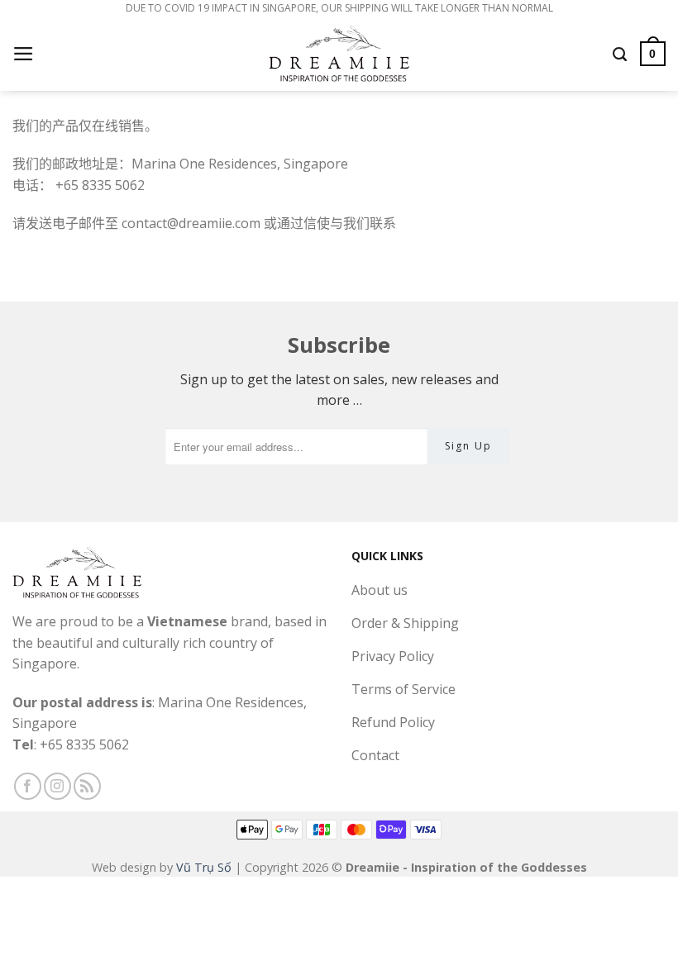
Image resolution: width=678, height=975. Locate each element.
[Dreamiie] (339, 54)
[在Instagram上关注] (57, 786)
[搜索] (620, 54)
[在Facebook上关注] (27, 786)
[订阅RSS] (87, 786)
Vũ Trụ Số (204, 867)
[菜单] (24, 54)
